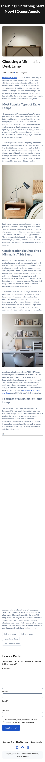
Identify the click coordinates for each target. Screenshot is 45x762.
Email (5, 701)
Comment (6, 668)
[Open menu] (22, 19)
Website (5, 710)
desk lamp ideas (27, 634)
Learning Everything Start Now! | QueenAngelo (22, 742)
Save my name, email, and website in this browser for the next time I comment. (21, 720)
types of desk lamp (11, 639)
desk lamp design (10, 634)
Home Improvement (12, 643)
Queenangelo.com (9, 77)
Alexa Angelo (21, 72)
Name (5, 692)
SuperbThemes (22, 756)
